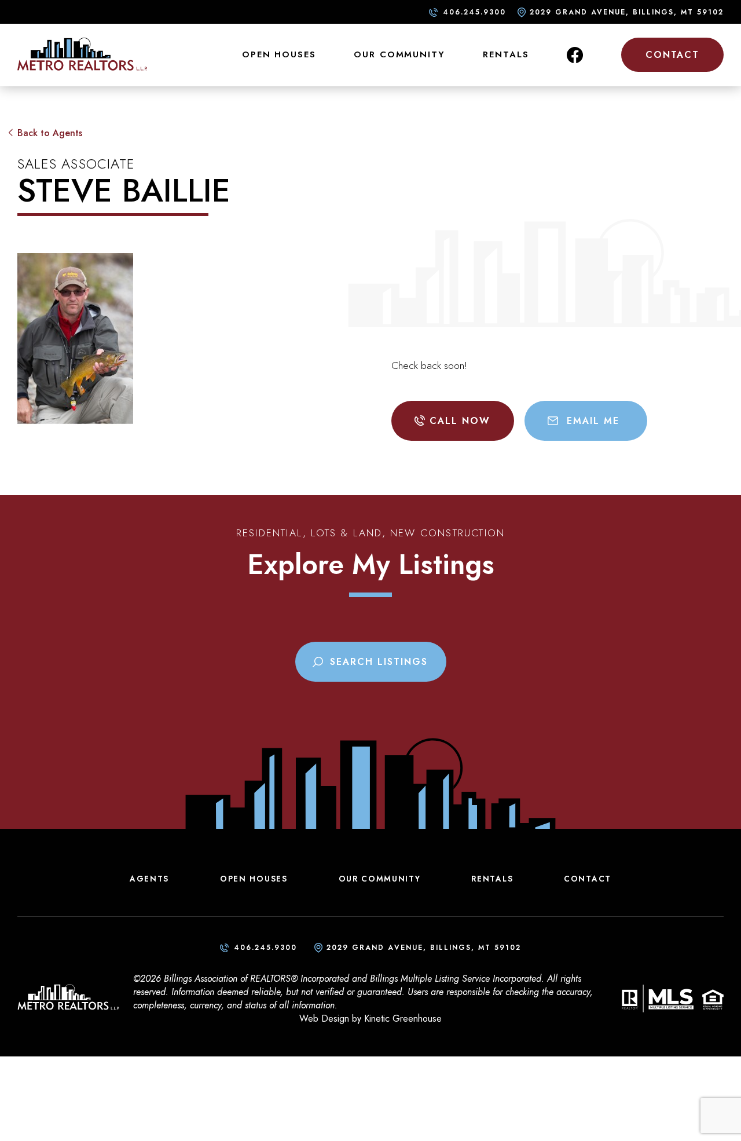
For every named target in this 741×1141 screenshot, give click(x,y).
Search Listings (379, 661)
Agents (149, 878)
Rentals (506, 54)
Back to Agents (49, 133)
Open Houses (279, 54)
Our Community (399, 54)
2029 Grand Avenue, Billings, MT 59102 (627, 12)
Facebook (575, 55)
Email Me (593, 420)
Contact (672, 54)
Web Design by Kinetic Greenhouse (370, 1018)
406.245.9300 (474, 12)
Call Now (460, 420)
